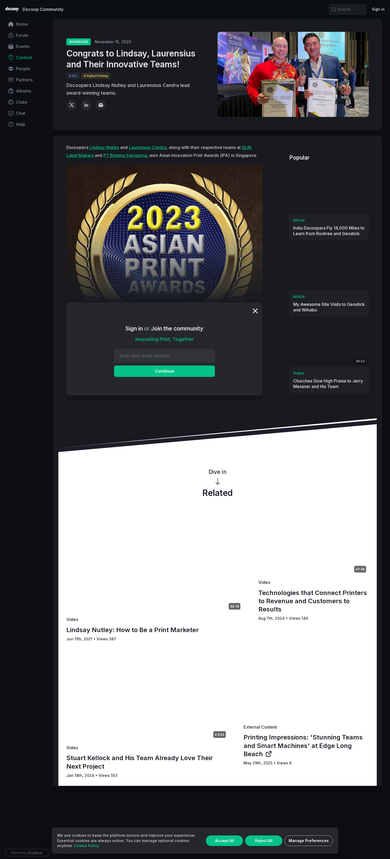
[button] (333, 9)
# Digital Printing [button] (96, 76)
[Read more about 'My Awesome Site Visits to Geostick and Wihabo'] (329, 267)
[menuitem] (26, 24)
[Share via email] (101, 105)
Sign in (378, 9)
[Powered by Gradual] (26, 852)
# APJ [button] (73, 76)
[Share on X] (71, 105)
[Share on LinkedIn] (86, 105)
